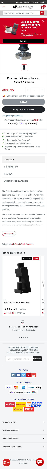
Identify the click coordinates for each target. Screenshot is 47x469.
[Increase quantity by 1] (42, 90)
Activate (23, 41)
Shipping (19, 2)
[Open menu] (4, 7)
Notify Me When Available (23, 109)
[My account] (2, 2)
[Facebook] (18, 375)
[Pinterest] (28, 375)
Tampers (30, 244)
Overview (9, 159)
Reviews (8, 173)
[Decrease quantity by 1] (28, 90)
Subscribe (37, 359)
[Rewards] (6, 462)
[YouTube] (33, 375)
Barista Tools (20, 244)
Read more (8, 233)
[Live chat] (40, 462)
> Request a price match (12, 116)
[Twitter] (23, 375)
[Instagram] (13, 375)
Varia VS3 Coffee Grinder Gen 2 (17, 302)
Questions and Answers (16, 180)
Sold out (23, 102)
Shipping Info (11, 166)
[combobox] (23, 13)
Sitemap (35, 2)
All (13, 244)
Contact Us (27, 2)
